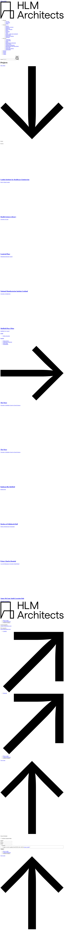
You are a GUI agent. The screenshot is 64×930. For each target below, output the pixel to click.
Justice (7, 32)
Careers (4, 53)
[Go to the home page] (32, 18)
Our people (8, 22)
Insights (4, 51)
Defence (7, 26)
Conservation (8, 40)
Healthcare (8, 28)
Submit (2, 849)
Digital (7, 41)
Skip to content (3, 1)
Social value (8, 47)
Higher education (9, 29)
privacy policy (27, 847)
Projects (4, 50)
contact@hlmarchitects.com (5, 625)
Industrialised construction (11, 42)
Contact (4, 54)
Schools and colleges (10, 36)
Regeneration (8, 35)
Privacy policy (6, 620)
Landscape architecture (10, 45)
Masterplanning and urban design (12, 46)
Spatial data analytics (10, 48)
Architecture (8, 39)
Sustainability (8, 49)
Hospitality (8, 31)
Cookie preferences (7, 621)
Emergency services (9, 27)
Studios (7, 23)
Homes (7, 30)
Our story (7, 21)
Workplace (8, 37)
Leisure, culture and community (12, 33)
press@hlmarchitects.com (5, 629)
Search (1, 59)
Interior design (8, 44)
